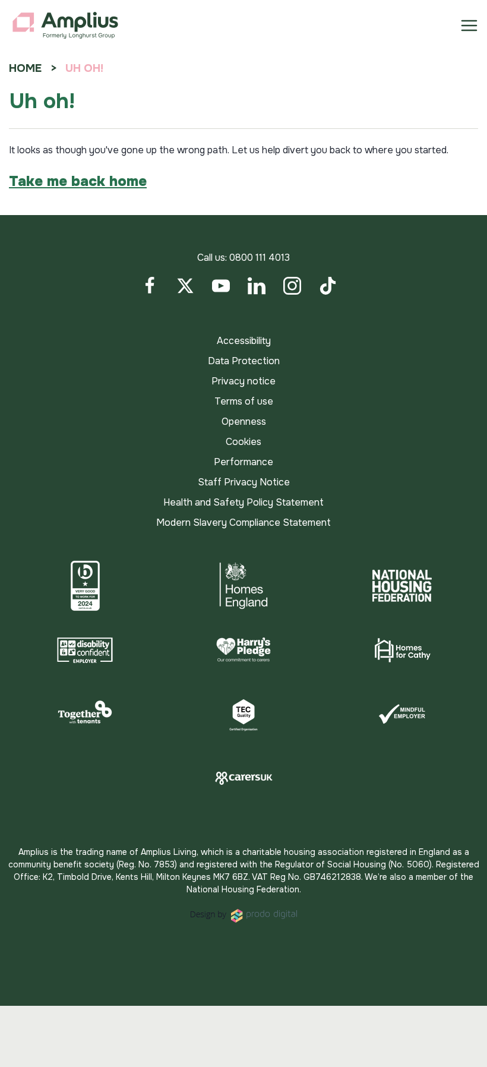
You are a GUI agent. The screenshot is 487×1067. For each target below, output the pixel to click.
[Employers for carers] (244, 778)
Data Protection (244, 361)
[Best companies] (85, 585)
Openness (244, 421)
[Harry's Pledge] (244, 650)
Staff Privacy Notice (244, 482)
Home (25, 68)
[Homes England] (244, 585)
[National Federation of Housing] (402, 585)
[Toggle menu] (469, 25)
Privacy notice (243, 381)
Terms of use (243, 401)
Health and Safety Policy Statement (243, 502)
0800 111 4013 (259, 257)
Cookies (243, 441)
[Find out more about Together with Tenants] (85, 714)
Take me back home (78, 181)
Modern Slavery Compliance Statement (243, 522)
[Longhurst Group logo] (65, 25)
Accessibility (244, 340)
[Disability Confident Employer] (85, 650)
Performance (243, 462)
